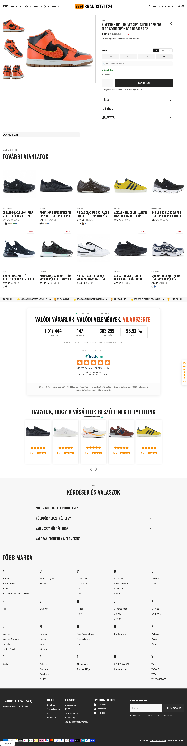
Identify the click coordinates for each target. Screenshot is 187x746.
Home (5, 6)
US (169, 50)
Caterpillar (82, 583)
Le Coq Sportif (10, 649)
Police (154, 639)
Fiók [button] (164, 6)
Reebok (6, 664)
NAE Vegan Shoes (85, 634)
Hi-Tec (80, 609)
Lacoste (6, 644)
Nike (103, 21)
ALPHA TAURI (9, 583)
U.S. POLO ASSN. (122, 664)
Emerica (155, 578)
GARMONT (44, 609)
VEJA (154, 674)
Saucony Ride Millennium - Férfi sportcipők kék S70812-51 (166, 277)
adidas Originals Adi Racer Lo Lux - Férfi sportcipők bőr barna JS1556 (93, 214)
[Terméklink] (19, 194)
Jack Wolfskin (120, 609)
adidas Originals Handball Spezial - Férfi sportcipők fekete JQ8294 (55, 214)
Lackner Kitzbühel (11, 639)
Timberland (82, 664)
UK (163, 50)
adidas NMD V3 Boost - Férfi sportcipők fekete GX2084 (56, 277)
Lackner (6, 634)
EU (156, 50)
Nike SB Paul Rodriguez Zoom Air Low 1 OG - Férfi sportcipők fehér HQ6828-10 (92, 277)
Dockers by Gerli (122, 583)
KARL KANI (156, 614)
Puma (154, 644)
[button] (171, 23)
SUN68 (43, 679)
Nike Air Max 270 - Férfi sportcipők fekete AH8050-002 (19, 277)
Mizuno (43, 649)
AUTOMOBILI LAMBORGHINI (16, 593)
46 (164, 57)
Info (54, 6)
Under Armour (121, 669)
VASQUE (155, 669)
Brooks (43, 583)
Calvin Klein (82, 578)
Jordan (117, 619)
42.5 (110, 57)
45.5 (146, 57)
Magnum (44, 634)
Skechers (44, 674)
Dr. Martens (119, 588)
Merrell (43, 644)
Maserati (44, 639)
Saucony (155, 272)
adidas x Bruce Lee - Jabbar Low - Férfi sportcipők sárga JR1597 (130, 214)
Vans (153, 664)
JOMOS (117, 614)
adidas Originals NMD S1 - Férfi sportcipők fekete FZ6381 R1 (129, 277)
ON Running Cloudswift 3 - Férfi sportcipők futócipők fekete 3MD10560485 (167, 214)
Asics (5, 588)
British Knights (47, 578)
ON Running (8, 208)
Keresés (156, 6)
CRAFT (80, 593)
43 (128, 57)
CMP (79, 588)
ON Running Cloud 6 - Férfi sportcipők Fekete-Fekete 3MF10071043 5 (18, 214)
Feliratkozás (172, 708)
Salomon (44, 664)
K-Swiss (155, 609)
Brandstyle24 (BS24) (158, 740)
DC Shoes (118, 578)
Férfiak (15, 6)
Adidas (43, 208)
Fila (4, 609)
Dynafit (117, 593)
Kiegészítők (40, 6)
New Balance (83, 639)
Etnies (154, 583)
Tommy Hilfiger (84, 669)
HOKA (79, 614)
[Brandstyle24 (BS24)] (93, 6)
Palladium (156, 634)
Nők (26, 6)
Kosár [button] (181, 6)
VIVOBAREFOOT (158, 679)
